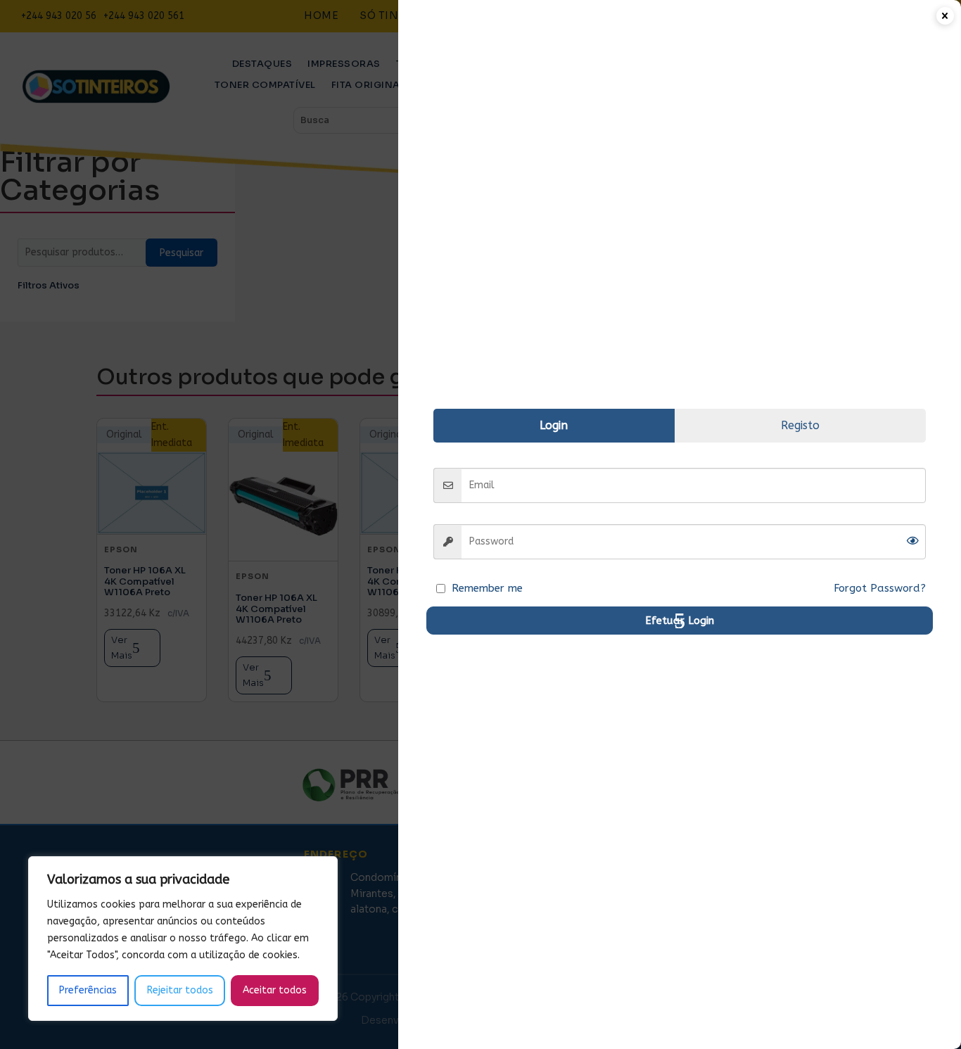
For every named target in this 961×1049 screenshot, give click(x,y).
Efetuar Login (679, 620)
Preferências (88, 990)
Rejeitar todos (180, 990)
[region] (183, 938)
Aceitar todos (275, 990)
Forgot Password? (880, 588)
